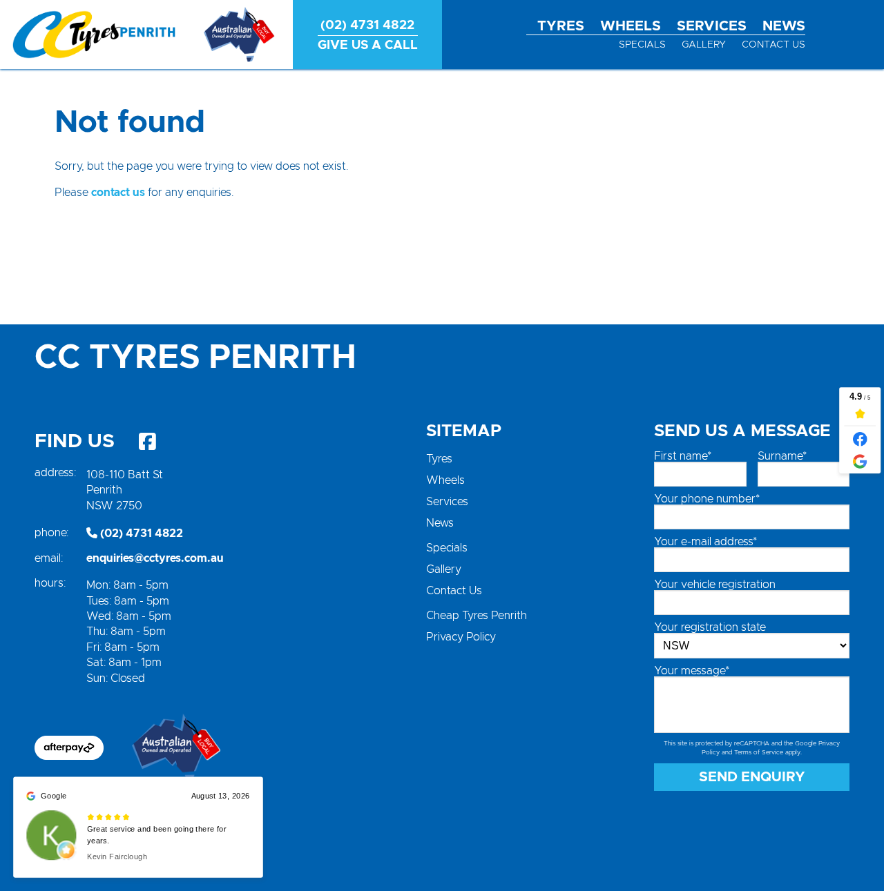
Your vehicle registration (715, 584)
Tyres (560, 26)
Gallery (704, 45)
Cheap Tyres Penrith (476, 615)
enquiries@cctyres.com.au (155, 558)
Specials (642, 45)
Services (712, 26)
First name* (682, 456)
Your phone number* (707, 499)
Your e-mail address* (705, 541)
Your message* (691, 670)
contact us (118, 192)
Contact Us (773, 45)
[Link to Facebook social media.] (147, 441)
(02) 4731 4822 (140, 533)
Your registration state (710, 627)
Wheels (630, 26)
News (783, 26)
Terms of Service (758, 753)
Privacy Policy (461, 637)
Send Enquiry (752, 777)
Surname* (782, 456)
